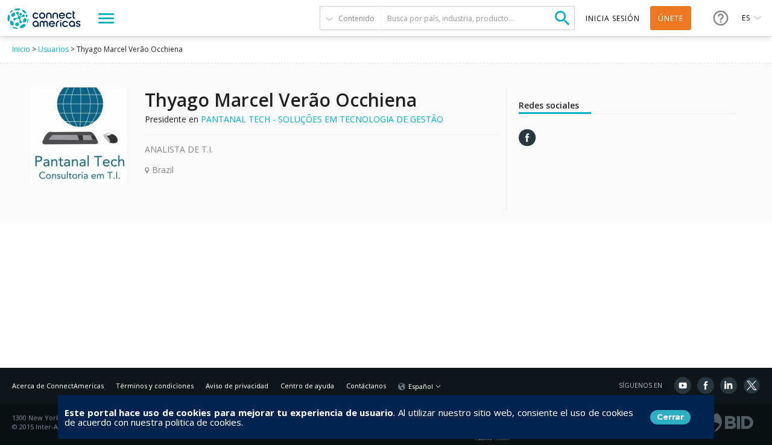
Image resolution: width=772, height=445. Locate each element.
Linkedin (728, 385)
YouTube (682, 385)
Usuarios (53, 49)
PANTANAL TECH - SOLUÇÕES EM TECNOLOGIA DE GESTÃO (322, 119)
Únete (670, 18)
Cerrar (670, 416)
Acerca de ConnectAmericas (58, 385)
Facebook (705, 385)
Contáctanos (366, 385)
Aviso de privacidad (237, 385)
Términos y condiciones (155, 385)
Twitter (751, 385)
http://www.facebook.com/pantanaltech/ (527, 138)
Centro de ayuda (307, 385)
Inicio (21, 49)
